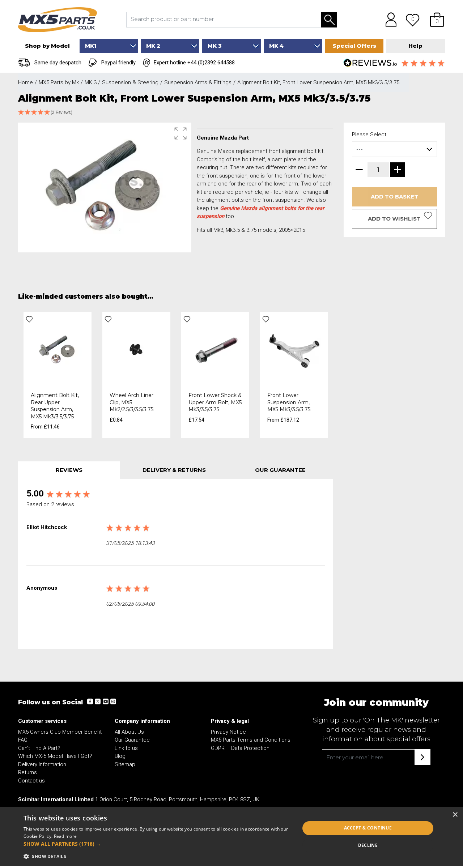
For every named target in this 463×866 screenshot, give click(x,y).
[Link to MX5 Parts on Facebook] (90, 701)
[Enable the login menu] (388, 19)
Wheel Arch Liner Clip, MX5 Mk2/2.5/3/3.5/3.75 (131, 402)
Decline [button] (368, 845)
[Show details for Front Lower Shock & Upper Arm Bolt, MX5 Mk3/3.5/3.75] (215, 349)
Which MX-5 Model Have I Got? (55, 756)
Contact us (31, 780)
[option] (57, 375)
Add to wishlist (394, 218)
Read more (65, 836)
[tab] (69, 470)
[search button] (329, 19)
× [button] (455, 815)
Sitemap (125, 764)
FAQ (22, 740)
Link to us (126, 748)
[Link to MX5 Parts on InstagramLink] (113, 701)
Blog (120, 756)
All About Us (129, 732)
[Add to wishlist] (29, 319)
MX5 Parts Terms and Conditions (250, 740)
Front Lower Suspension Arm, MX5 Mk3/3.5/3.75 (288, 402)
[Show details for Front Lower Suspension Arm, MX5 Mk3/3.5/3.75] (294, 349)
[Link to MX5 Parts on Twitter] (98, 701)
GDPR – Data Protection (240, 748)
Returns (27, 772)
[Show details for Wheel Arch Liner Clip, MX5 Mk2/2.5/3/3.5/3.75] (136, 349)
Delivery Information (42, 764)
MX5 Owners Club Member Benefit (60, 732)
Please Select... (371, 134)
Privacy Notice (228, 732)
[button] (437, 19)
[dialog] (231, 836)
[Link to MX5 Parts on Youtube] (105, 701)
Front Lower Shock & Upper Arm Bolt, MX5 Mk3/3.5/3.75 (215, 402)
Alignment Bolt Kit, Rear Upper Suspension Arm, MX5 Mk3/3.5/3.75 (55, 406)
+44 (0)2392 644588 (211, 62)
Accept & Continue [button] (368, 828)
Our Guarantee (132, 740)
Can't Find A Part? (39, 748)
